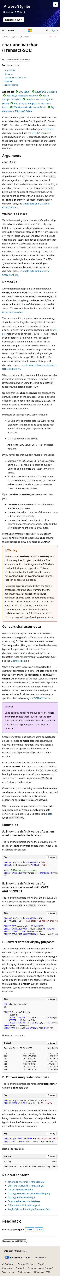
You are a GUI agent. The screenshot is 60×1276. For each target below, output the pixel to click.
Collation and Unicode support (24, 1205)
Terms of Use (8, 1272)
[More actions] (55, 36)
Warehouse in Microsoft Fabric (30, 107)
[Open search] (47, 30)
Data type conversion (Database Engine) (29, 1193)
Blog (40, 1264)
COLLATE (38, 698)
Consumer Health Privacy (39, 1268)
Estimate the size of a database (24, 1201)
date (49, 813)
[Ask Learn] (50, 36)
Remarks (8, 74)
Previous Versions (26, 1264)
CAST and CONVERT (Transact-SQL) (26, 1185)
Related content (11, 84)
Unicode (48, 129)
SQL (13, 36)
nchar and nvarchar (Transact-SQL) (26, 1181)
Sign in (54, 30)
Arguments (9, 70)
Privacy (19, 1268)
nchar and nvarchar (12, 312)
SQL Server (24, 36)
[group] (30, 869)
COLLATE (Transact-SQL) (20, 1189)
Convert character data (15, 77)
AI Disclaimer (8, 1264)
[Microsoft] (30, 30)
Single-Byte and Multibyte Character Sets (29, 1209)
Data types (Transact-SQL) (21, 1197)
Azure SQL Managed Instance (22, 95)
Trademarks (23, 1272)
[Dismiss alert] (55, 4)
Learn (5, 36)
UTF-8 (35, 132)
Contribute (7, 1268)
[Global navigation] (3, 30)
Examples (8, 81)
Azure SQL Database (46, 91)
